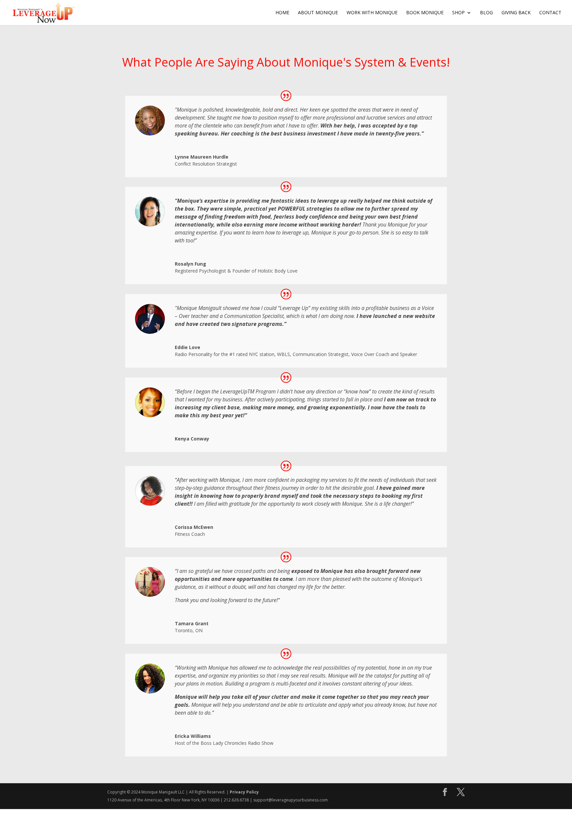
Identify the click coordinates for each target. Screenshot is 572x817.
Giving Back (516, 13)
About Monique (318, 13)
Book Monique (425, 13)
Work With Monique (372, 13)
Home (282, 13)
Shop (458, 13)
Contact (550, 13)
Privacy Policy (244, 792)
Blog (486, 13)
